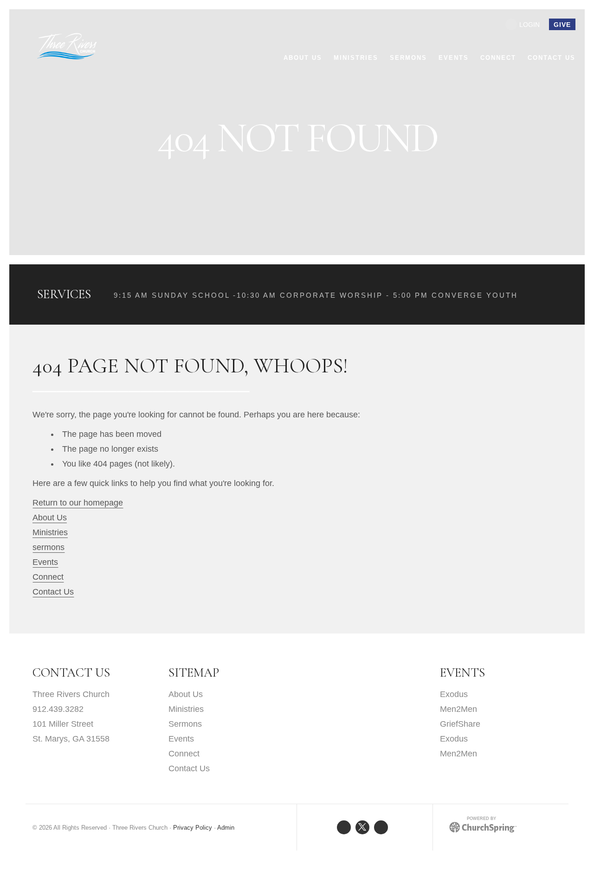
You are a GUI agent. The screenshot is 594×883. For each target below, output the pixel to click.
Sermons (185, 724)
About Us (49, 517)
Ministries (50, 532)
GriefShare (460, 724)
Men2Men (458, 709)
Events (45, 562)
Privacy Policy (192, 828)
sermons (48, 547)
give (562, 24)
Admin (225, 828)
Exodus (454, 694)
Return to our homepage (77, 502)
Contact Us (53, 591)
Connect (48, 577)
